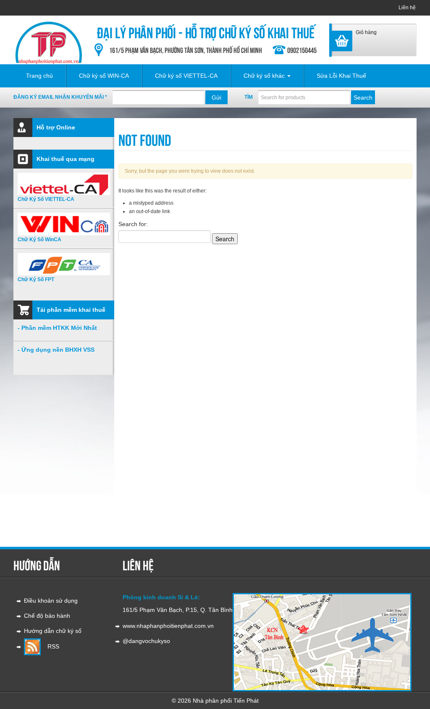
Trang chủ (39, 75)
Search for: (133, 224)
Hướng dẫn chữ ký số (52, 630)
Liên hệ (407, 7)
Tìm (248, 97)
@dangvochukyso (146, 641)
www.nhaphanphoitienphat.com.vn (168, 625)
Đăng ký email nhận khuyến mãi (60, 97)
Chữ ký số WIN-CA (104, 75)
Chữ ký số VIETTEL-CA (186, 75)
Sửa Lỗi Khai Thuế (341, 75)
